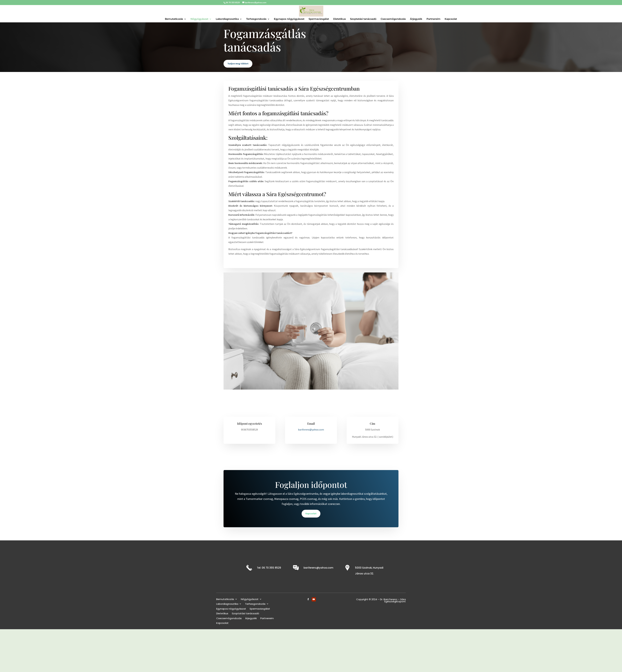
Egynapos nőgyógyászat (231, 609)
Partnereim (267, 618)
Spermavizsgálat (260, 609)
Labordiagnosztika (227, 604)
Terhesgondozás (255, 604)
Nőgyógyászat (250, 599)
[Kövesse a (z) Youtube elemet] (314, 599)
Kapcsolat (311, 513)
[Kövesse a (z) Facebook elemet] (308, 599)
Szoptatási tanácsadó (245, 613)
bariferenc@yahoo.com (318, 567)
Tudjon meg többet (237, 63)
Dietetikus (222, 613)
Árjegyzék (251, 618)
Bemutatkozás (225, 599)
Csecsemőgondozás (229, 618)
